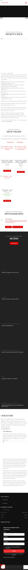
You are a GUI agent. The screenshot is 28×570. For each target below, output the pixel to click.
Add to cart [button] (7, 170)
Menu (26, 2)
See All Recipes (14, 243)
